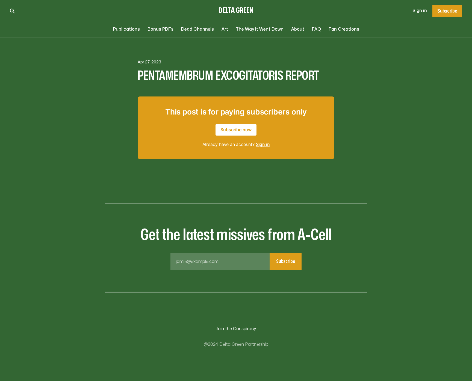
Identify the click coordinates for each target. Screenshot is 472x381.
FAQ (316, 29)
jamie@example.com (235, 261)
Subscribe (447, 10)
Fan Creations (344, 29)
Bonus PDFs (160, 29)
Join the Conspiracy (236, 329)
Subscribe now (236, 129)
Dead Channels (197, 29)
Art (225, 29)
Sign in (419, 10)
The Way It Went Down (260, 29)
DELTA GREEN (236, 10)
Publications (126, 29)
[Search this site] (12, 11)
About (297, 29)
